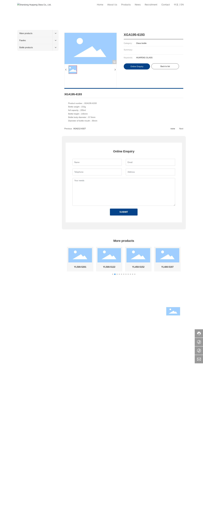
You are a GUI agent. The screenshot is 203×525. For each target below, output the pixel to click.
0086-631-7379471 (104, 321)
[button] (112, 274)
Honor (20, 319)
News (20, 328)
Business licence (91, 345)
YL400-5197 (167, 267)
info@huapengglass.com (126, 317)
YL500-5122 (109, 267)
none (173, 128)
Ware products (50, 312)
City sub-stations (107, 345)
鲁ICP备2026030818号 (127, 345)
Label (80, 345)
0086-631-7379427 (105, 327)
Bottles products (51, 319)
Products (48, 308)
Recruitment (50, 328)
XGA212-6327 (79, 128)
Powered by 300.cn (68, 345)
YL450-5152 (138, 267)
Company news (24, 332)
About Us (21, 308)
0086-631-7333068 (105, 324)
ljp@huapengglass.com (132, 324)
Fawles (47, 316)
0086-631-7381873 (98, 317)
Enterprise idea (24, 316)
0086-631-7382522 (151, 317)
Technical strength (25, 322)
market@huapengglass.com (134, 327)
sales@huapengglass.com (132, 321)
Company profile (24, 312)
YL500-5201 (80, 267)
